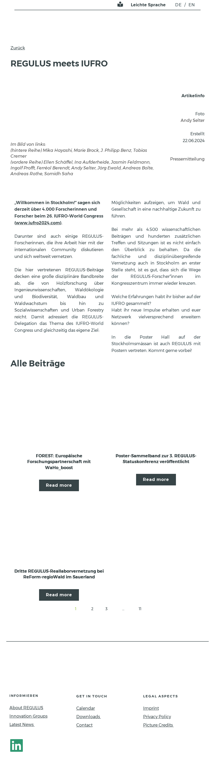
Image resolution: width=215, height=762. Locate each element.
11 (140, 609)
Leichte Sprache (148, 4)
